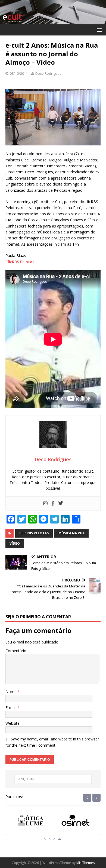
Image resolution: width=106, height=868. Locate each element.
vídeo (15, 543)
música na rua (71, 533)
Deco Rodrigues (48, 73)
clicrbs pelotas (34, 533)
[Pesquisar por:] (53, 779)
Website (12, 723)
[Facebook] (53, 503)
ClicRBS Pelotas (19, 261)
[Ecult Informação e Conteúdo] (53, 21)
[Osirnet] (75, 820)
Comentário (15, 650)
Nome (11, 691)
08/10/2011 (19, 73)
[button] (98, 30)
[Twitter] (60, 503)
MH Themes (85, 862)
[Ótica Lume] (30, 820)
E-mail (11, 707)
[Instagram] (45, 503)
